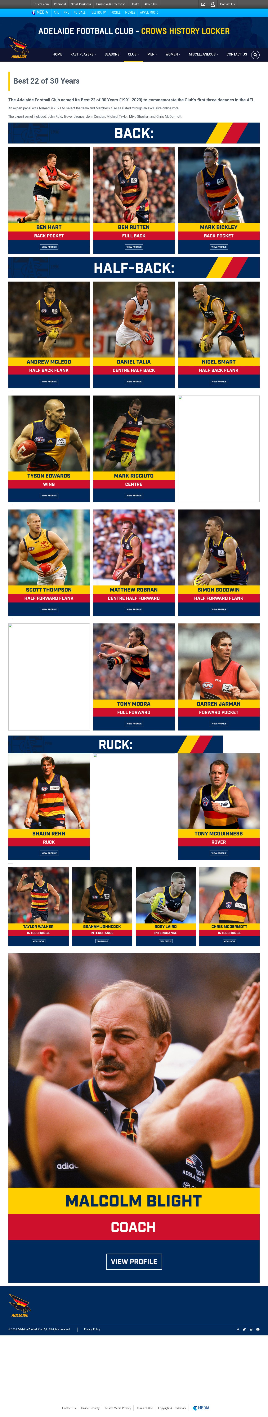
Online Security (90, 1408)
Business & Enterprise (110, 4)
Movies (130, 12)
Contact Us (227, 4)
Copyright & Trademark (172, 1408)
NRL (66, 12)
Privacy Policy (92, 1329)
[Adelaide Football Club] (28, 55)
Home (57, 54)
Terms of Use (145, 1408)
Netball (79, 12)
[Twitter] (244, 1329)
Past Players (82, 54)
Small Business (81, 4)
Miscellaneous (202, 54)
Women (171, 54)
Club (132, 54)
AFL (56, 12)
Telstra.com (41, 4)
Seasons (112, 54)
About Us (150, 4)
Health (135, 4)
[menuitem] (41, 4)
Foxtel (115, 12)
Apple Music (149, 12)
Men (151, 54)
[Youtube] (258, 1329)
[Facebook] (238, 1329)
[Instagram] (251, 1329)
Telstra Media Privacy (118, 1408)
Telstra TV (98, 12)
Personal (60, 4)
